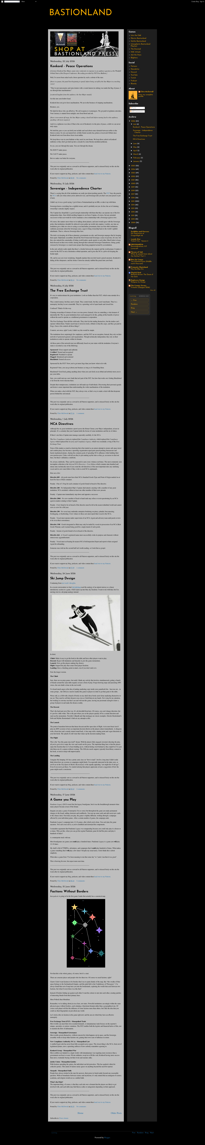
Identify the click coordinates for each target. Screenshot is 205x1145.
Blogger (107, 1138)
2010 (133, 219)
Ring (133, 308)
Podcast (134, 81)
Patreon (134, 66)
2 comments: (80, 789)
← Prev (134, 300)
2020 (133, 183)
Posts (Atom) (63, 1118)
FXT (108, 193)
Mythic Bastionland (138, 41)
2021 (133, 180)
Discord (134, 72)
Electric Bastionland (138, 38)
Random (134, 304)
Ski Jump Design (62, 578)
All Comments (137, 111)
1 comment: (80, 413)
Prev (133, 1133)
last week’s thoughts (68, 583)
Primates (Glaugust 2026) (140, 287)
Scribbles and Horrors (140, 231)
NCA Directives (61, 424)
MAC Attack (135, 52)
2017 (133, 194)
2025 (133, 166)
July (135, 124)
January (136, 161)
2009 (133, 222)
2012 (133, 212)
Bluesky (134, 84)
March (136, 154)
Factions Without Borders (69, 891)
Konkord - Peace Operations (71, 66)
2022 (133, 176)
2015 (133, 201)
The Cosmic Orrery (138, 286)
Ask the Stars (136, 55)
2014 (133, 205)
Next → (134, 312)
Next (152, 1133)
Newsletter (135, 69)
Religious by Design (138, 282)
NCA (54, 195)
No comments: (81, 178)
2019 (133, 187)
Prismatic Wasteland (139, 267)
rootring (133, 296)
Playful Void (136, 273)
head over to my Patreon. (102, 173)
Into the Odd (136, 35)
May (135, 147)
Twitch (133, 78)
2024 (133, 169)
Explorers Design (138, 280)
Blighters (134, 58)
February (137, 158)
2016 (133, 198)
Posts (133, 108)
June (135, 144)
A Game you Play (63, 799)
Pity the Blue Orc (137, 269)
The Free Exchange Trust (69, 290)
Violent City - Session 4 (139, 241)
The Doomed (136, 49)
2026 (133, 121)
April (135, 151)
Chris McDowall (147, 92)
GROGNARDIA (137, 244)
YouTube (134, 75)
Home (80, 1112)
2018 (133, 190)
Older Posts (116, 1112)
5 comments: (80, 881)
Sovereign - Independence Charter (76, 188)
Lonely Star (136, 239)
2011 (133, 215)
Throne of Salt (137, 252)
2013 (133, 208)
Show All (152, 290)
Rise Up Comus (137, 260)
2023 (133, 173)
